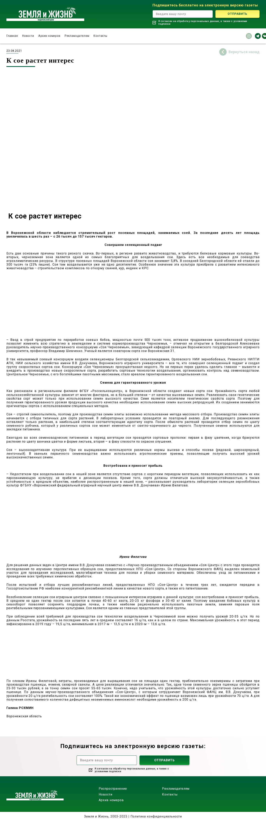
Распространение (113, 788)
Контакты (100, 35)
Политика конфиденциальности (156, 816)
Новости (28, 35)
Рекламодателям (77, 35)
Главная (12, 35)
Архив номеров (49, 35)
